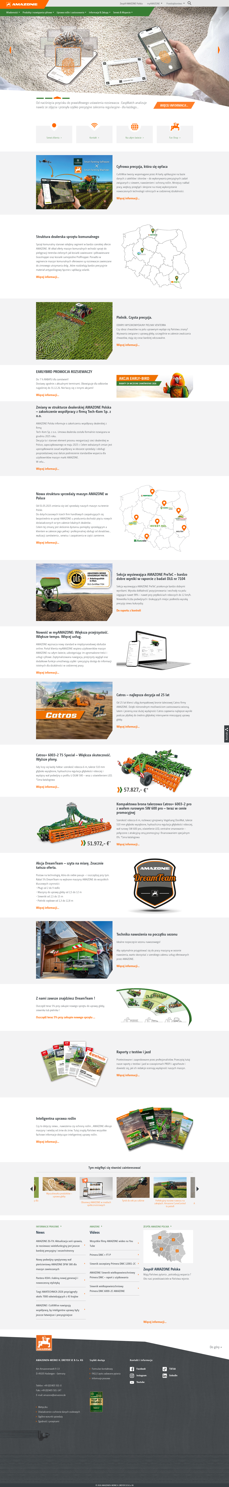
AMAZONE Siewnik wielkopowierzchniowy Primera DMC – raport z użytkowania (112, 1275)
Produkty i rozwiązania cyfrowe (37, 12)
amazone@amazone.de (54, 1395)
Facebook (141, 1368)
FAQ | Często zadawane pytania (106, 1373)
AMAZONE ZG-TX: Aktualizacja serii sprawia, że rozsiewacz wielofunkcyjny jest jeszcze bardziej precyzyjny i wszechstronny (59, 1246)
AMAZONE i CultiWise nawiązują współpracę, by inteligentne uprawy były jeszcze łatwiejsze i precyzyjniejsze (57, 1310)
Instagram (141, 1375)
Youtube (140, 1382)
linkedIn (173, 1375)
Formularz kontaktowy (102, 1368)
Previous (31, 1189)
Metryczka (42, 1407)
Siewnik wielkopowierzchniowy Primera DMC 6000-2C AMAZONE (107, 1288)
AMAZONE (95, 1226)
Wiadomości (12, 12)
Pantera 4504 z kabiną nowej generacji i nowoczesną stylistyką (57, 1280)
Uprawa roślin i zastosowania (70, 12)
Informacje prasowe (47, 1226)
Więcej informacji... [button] (128, 198)
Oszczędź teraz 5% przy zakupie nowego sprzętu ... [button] (65, 1017)
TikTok (172, 1368)
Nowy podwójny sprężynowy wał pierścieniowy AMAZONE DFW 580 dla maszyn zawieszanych (56, 1264)
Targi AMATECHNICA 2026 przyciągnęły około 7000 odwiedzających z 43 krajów (57, 1294)
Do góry (214, 1346)
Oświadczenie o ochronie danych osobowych (59, 1411)
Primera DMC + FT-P (100, 1254)
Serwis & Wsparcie (122, 12)
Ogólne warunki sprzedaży (50, 1416)
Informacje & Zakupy (98, 12)
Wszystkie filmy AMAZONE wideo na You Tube (111, 1243)
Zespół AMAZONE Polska (131, 3)
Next (197, 1189)
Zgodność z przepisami (48, 1421)
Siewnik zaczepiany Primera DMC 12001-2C (113, 1263)
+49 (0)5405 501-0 (52, 1385)
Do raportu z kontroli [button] (128, 610)
